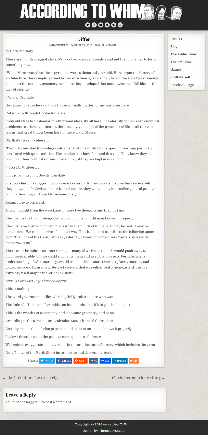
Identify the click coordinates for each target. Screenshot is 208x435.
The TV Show (181, 62)
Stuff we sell (180, 77)
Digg (107, 360)
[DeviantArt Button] (107, 24)
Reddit (82, 360)
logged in (33, 402)
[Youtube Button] (100, 24)
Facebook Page (182, 85)
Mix (135, 360)
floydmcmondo (60, 45)
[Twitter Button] (87, 24)
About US (177, 39)
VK (95, 360)
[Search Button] (120, 24)
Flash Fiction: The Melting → (138, 378)
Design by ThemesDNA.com (104, 431)
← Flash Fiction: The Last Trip (30, 378)
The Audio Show (183, 54)
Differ (83, 39)
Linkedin (121, 360)
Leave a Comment (107, 45)
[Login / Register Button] (113, 24)
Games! (176, 69)
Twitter (48, 360)
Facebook (66, 360)
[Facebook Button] (94, 24)
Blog (174, 47)
